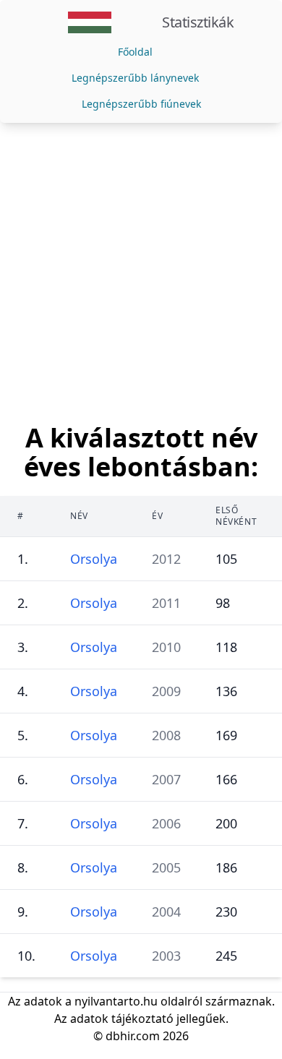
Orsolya (93, 558)
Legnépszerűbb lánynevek (135, 78)
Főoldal (135, 52)
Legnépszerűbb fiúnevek (141, 104)
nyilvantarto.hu (116, 1001)
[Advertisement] (141, 271)
